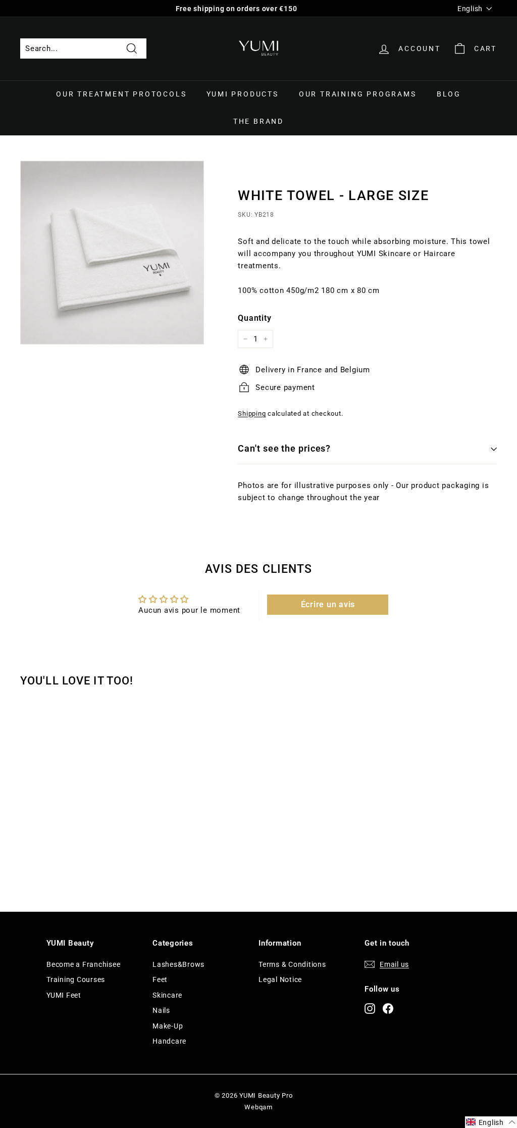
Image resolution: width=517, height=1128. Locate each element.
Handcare (169, 1041)
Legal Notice (280, 979)
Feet (160, 979)
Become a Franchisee (83, 964)
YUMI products (242, 94)
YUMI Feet (63, 995)
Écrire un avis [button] (328, 604)
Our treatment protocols (121, 94)
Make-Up (167, 1026)
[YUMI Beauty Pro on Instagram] (370, 1008)
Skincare (167, 995)
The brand (258, 121)
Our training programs (358, 94)
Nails (161, 1010)
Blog (449, 94)
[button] (491, 1122)
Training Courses (75, 979)
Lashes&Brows (178, 964)
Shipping (252, 413)
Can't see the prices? (284, 448)
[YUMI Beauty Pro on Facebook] (388, 1008)
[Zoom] (112, 252)
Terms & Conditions (292, 964)
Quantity (254, 318)
